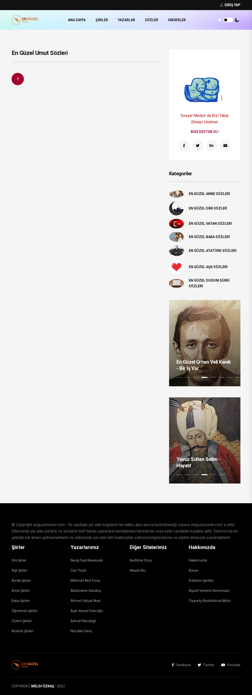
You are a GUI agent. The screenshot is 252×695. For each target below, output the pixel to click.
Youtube (233, 665)
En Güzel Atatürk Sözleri (212, 251)
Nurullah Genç (81, 631)
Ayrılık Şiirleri (21, 580)
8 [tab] (238, 377)
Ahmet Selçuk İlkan (86, 601)
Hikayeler (177, 20)
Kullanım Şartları (201, 580)
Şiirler (101, 20)
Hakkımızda (198, 560)
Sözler (151, 20)
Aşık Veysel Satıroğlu (87, 611)
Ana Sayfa (77, 20)
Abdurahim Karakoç (86, 591)
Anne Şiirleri (21, 591)
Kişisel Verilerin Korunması (209, 591)
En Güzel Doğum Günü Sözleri (209, 283)
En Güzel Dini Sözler (208, 208)
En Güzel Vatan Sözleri (210, 224)
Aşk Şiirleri (20, 570)
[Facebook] (184, 145)
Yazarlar (126, 20)
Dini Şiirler (19, 560)
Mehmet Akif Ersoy (85, 580)
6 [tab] (221, 377)
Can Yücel (78, 570)
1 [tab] (179, 377)
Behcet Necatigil (83, 621)
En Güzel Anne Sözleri (209, 194)
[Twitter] (198, 145)
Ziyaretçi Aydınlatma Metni (210, 601)
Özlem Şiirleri (22, 621)
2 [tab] (188, 377)
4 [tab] (204, 377)
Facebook (183, 665)
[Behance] (211, 145)
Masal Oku (138, 570)
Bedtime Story (141, 560)
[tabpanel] (204, 343)
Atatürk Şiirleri (22, 631)
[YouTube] (225, 145)
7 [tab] (230, 377)
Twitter (208, 665)
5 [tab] (213, 377)
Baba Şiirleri (21, 601)
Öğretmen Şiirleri (25, 611)
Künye (193, 570)
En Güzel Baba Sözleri (209, 237)
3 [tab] (196, 377)
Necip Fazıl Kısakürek (87, 560)
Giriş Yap (232, 5)
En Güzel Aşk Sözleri (208, 267)
